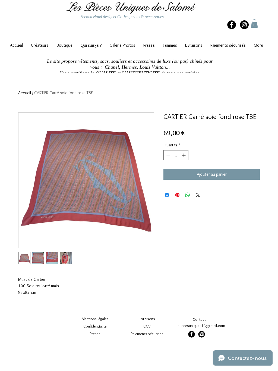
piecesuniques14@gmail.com (201, 325)
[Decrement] (167, 155)
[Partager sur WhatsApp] (187, 195)
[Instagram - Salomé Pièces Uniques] (244, 24)
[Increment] (184, 155)
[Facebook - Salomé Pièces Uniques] (191, 334)
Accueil (24, 92)
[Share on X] (198, 195)
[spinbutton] (176, 155)
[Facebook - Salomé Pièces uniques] (231, 24)
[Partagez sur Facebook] (167, 195)
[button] (254, 23)
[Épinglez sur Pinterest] (177, 195)
